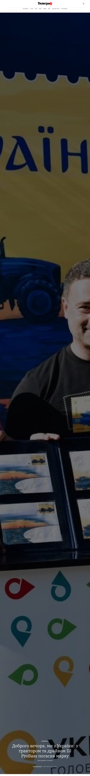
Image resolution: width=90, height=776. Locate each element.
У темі (31, 8)
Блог (49, 8)
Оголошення (64, 8)
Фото (36, 8)
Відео (40, 8)
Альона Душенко (37, 766)
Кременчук (45, 741)
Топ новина (25, 8)
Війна (45, 8)
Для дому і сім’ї (55, 8)
